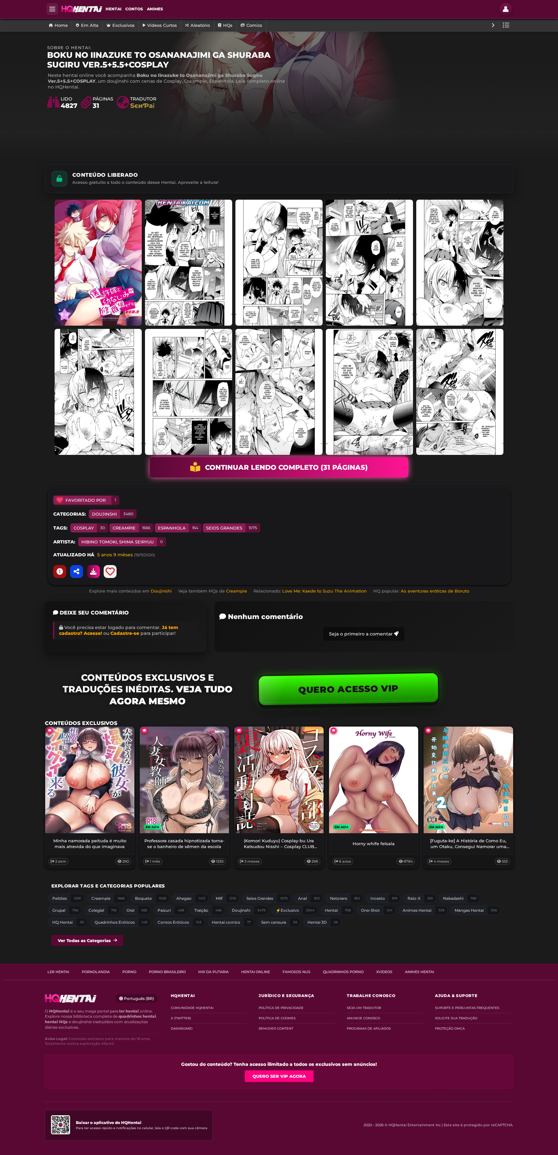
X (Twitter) (181, 1018)
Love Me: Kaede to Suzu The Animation (324, 590)
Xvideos (384, 972)
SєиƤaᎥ (142, 106)
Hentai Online (255, 972)
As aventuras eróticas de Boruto (435, 590)
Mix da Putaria (213, 972)
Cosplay (89, 527)
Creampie (131, 527)
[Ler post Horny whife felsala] (373, 780)
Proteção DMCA (450, 1028)
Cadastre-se (124, 633)
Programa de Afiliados (369, 1028)
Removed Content (276, 1028)
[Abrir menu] (52, 9)
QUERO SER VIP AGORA (279, 1076)
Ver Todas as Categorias (84, 940)
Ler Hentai (58, 972)
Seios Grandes (231, 527)
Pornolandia (96, 972)
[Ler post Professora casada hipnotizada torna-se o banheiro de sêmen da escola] (184, 780)
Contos (134, 8)
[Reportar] (59, 571)
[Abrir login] (506, 9)
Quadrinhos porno (343, 972)
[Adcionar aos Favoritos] (110, 571)
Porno (129, 972)
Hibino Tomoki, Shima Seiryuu (122, 541)
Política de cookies (277, 1018)
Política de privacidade (281, 1008)
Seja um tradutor (364, 1008)
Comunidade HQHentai (192, 1008)
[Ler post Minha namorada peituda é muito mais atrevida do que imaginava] (89, 780)
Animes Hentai (419, 972)
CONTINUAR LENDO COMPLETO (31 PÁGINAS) (286, 467)
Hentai (113, 8)
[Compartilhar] (76, 571)
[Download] (93, 571)
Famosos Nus (296, 972)
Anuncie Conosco (363, 1018)
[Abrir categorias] (506, 25)
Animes (155, 8)
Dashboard (181, 1028)
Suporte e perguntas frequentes (467, 1008)
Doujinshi (112, 514)
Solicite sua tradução (456, 1018)
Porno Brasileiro (167, 972)
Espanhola (178, 527)
